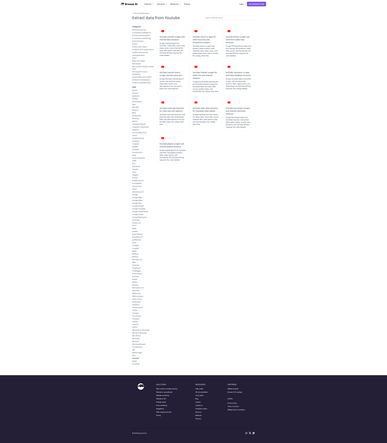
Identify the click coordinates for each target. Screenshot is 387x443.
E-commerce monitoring (141, 38)
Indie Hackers (137, 234)
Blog (196, 399)
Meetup (135, 257)
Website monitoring (162, 395)
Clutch (134, 135)
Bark (134, 104)
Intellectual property (140, 52)
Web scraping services (164, 412)
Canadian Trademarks (140, 127)
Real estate (136, 64)
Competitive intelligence (141, 33)
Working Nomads (139, 344)
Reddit (134, 279)
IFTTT (134, 226)
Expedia (135, 169)
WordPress (136, 336)
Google (135, 195)
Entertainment (137, 41)
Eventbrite (136, 166)
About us (198, 412)
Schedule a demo (201, 409)
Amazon (135, 93)
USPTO (135, 327)
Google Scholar (138, 206)
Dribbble (135, 149)
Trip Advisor (136, 316)
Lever (134, 242)
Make (134, 251)
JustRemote (136, 240)
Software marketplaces (141, 80)
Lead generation (138, 55)
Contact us (198, 405)
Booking (135, 118)
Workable (136, 338)
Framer (135, 178)
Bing (134, 113)
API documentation (201, 392)
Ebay (134, 155)
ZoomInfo (136, 364)
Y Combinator (137, 347)
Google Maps (137, 197)
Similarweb (136, 302)
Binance (135, 110)
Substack (135, 305)
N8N (134, 262)
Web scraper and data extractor (167, 389)
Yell (133, 350)
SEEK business (137, 296)
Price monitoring (161, 405)
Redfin (134, 282)
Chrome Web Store (139, 132)
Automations (137, 101)
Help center (199, 389)
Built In (135, 121)
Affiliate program (233, 389)
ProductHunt (137, 274)
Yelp (133, 355)
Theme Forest (137, 307)
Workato (135, 341)
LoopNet (135, 248)
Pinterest (135, 265)
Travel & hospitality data (141, 83)
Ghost (134, 189)
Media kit (198, 415)
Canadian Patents (139, 124)
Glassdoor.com (138, 192)
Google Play (136, 203)
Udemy (135, 321)
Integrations (160, 409)
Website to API (161, 399)
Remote (135, 285)
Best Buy (135, 107)
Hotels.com (136, 223)
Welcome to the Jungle (140, 330)
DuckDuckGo (137, 152)
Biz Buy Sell (136, 116)
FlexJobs (135, 175)
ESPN (134, 161)
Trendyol (135, 313)
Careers (198, 402)
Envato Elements (138, 158)
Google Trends (137, 214)
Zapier (134, 361)
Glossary (198, 419)
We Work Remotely (139, 333)
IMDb (134, 228)
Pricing (187, 4)
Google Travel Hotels (140, 211)
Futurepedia (136, 183)
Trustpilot (136, 319)
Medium (135, 254)
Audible (135, 99)
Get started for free (256, 4)
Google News (137, 200)
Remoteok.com (138, 288)
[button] (149, 4)
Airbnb (134, 90)
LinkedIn (135, 245)
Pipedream (136, 268)
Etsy (133, 164)
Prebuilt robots (161, 402)
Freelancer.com (138, 180)
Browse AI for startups (235, 392)
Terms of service (233, 406)
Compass (135, 141)
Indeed (135, 231)
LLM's (134, 58)
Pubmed (135, 276)
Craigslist (135, 144)
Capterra (135, 130)
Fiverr (134, 172)
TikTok (134, 310)
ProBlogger (136, 271)
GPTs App (135, 220)
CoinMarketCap (138, 138)
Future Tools (137, 186)
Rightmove (136, 293)
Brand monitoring (139, 30)
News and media (138, 61)
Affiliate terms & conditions (236, 410)
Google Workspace (139, 217)
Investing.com (137, 237)
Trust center (199, 395)
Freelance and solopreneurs (143, 49)
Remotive (135, 290)
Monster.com (137, 259)
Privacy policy (232, 403)
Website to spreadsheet (164, 392)
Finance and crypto (139, 47)
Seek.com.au (137, 299)
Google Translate (138, 209)
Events (134, 44)
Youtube (135, 358)
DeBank (135, 147)
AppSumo (136, 96)
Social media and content (141, 77)
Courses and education (141, 35)
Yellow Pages (137, 353)
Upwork (135, 324)
